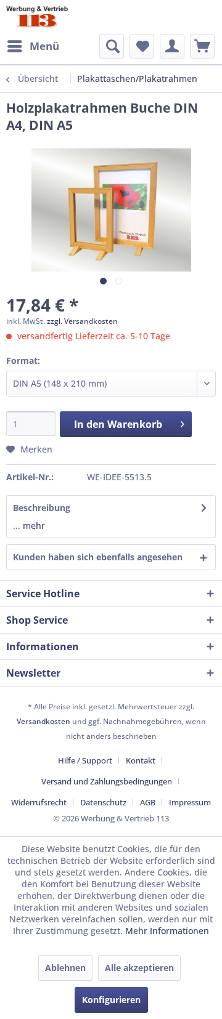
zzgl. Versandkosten (82, 321)
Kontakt (140, 760)
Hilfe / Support (85, 760)
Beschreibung (41, 508)
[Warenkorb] (202, 46)
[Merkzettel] (142, 46)
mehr (32, 525)
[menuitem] (32, 46)
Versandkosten (43, 721)
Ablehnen (65, 967)
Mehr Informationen (167, 930)
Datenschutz (103, 802)
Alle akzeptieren (139, 967)
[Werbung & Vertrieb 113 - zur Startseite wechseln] (37, 17)
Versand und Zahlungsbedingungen (106, 781)
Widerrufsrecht (39, 802)
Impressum (190, 802)
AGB (147, 802)
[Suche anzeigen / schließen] (111, 46)
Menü (44, 46)
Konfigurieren (111, 999)
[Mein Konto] (172, 46)
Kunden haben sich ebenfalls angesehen (98, 557)
